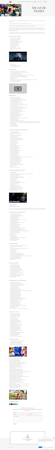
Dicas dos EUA (29, 1)
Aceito (40, 447)
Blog (20, 1)
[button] (31, 1)
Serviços (27, 1)
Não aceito (45, 447)
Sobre (18, 1)
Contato (39, 1)
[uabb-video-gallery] (18, 57)
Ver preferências (51, 447)
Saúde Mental (23, 1)
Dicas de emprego (34, 1)
